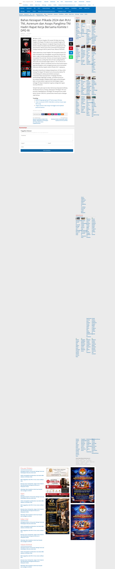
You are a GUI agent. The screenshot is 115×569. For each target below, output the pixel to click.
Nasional (77, 461)
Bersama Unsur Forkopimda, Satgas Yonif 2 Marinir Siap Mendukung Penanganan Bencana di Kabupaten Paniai (32, 485)
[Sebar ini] (71, 39)
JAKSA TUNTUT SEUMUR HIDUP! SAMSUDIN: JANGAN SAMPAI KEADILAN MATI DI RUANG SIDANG (89, 87)
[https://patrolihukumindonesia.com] (20, 3)
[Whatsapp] (71, 57)
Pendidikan (82, 461)
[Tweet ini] (71, 44)
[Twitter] (46, 114)
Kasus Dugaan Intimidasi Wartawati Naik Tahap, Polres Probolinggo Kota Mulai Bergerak (94, 87)
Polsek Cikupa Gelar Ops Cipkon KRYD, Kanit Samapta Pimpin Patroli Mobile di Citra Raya (78, 448)
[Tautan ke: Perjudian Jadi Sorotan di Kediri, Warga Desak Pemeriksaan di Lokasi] (83, 21)
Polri (89, 459)
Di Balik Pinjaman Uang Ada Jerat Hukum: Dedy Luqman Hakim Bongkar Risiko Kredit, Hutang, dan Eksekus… (94, 62)
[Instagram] (55, 114)
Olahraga (77, 463)
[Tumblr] (52, 114)
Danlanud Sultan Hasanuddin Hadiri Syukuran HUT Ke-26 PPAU (59, 119)
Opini (84, 460)
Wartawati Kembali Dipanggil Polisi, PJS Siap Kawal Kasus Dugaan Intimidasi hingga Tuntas (78, 87)
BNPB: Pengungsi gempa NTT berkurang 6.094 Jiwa (49, 100)
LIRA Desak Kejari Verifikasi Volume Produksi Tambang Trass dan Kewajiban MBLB (78, 55)
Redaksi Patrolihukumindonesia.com (83, 464)
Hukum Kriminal (79, 460)
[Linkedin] (59, 114)
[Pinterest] (49, 114)
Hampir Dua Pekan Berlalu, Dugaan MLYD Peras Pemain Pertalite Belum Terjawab (78, 106)
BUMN (87, 461)
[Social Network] (93, 5)
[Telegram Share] (71, 53)
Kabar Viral (92, 461)
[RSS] (62, 114)
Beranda (77, 459)
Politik (86, 463)
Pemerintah (89, 460)
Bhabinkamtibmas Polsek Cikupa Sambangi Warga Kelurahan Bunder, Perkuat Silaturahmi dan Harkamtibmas (96, 446)
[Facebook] (42, 114)
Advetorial (82, 459)
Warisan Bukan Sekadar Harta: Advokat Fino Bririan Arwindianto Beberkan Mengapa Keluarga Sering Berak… (94, 35)
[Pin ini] (71, 48)
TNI (86, 459)
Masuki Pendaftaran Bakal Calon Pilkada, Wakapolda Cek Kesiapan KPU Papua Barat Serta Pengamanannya (40, 120)
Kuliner (82, 463)
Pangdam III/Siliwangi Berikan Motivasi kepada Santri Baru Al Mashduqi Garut (83, 445)
